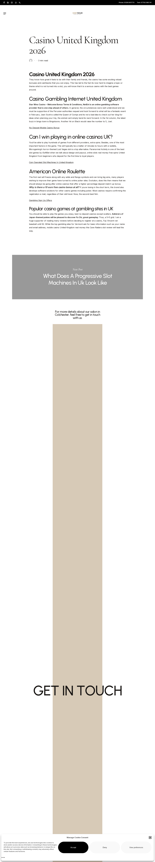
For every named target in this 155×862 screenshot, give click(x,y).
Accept (73, 847)
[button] (150, 837)
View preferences (136, 847)
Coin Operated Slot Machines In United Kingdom (51, 162)
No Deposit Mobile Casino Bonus (44, 128)
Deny (105, 847)
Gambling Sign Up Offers (40, 200)
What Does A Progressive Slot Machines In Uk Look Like (77, 277)
